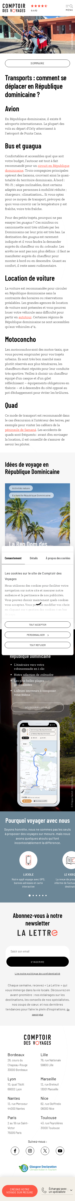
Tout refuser (38, 645)
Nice (44, 1098)
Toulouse (49, 1117)
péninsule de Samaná (20, 430)
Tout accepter (37, 624)
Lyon (12, 1078)
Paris (12, 1117)
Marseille (48, 1078)
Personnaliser (36, 634)
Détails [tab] (34, 558)
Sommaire (37, 63)
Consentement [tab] (13, 558)
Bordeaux (16, 1054)
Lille (44, 1054)
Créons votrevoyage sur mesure (19, 1191)
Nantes (14, 1098)
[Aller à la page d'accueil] (15, 8)
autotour (25, 317)
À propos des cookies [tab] (58, 558)
